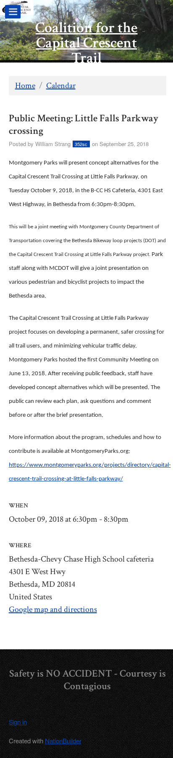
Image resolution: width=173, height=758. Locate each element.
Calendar (61, 85)
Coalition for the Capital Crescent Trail (86, 43)
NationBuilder (63, 740)
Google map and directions (53, 609)
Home (25, 85)
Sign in (18, 721)
